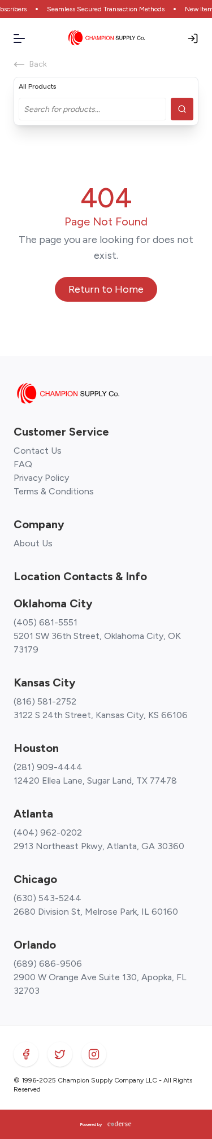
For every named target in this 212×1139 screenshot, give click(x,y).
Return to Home (106, 289)
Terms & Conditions (54, 491)
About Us (33, 543)
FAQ (23, 464)
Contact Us (38, 450)
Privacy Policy (41, 477)
